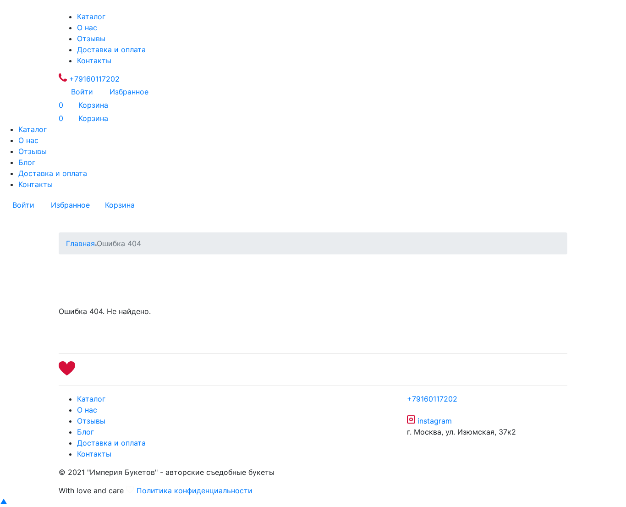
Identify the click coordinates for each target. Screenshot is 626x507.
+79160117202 (93, 78)
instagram (433, 420)
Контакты (94, 60)
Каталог (91, 16)
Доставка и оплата (111, 49)
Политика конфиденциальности (195, 490)
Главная (80, 243)
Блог (26, 162)
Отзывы (91, 38)
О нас (87, 27)
